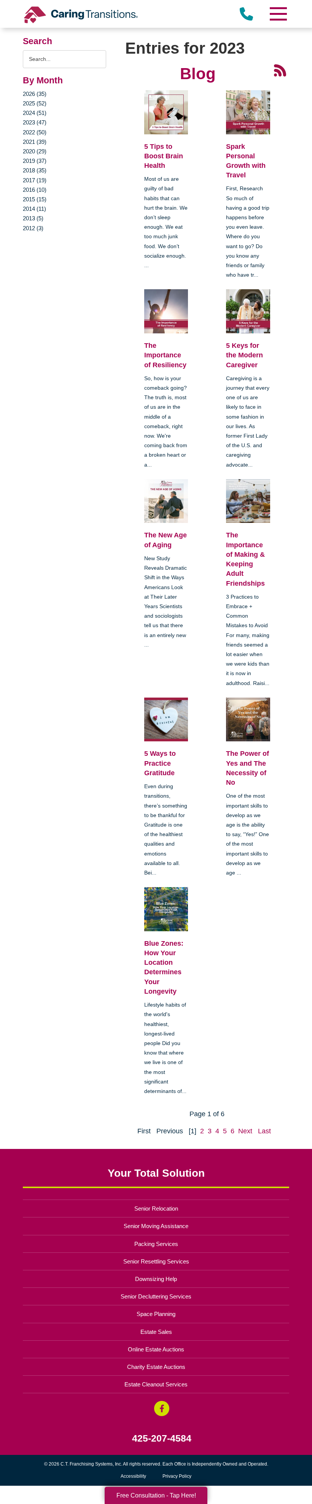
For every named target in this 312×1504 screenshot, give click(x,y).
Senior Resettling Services (156, 1261)
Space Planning (156, 1314)
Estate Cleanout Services (156, 1384)
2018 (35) (34, 170)
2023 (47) (34, 122)
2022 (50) (34, 132)
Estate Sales (156, 1332)
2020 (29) (34, 151)
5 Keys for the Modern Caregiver (244, 355)
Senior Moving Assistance (156, 1226)
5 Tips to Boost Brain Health (163, 156)
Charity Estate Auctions (156, 1367)
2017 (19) (34, 180)
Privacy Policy (176, 1476)
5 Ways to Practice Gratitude (160, 763)
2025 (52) (34, 103)
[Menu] (277, 14)
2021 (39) (34, 142)
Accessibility (133, 1476)
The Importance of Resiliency (165, 355)
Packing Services (156, 1244)
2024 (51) (34, 113)
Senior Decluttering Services (156, 1296)
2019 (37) (34, 161)
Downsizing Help (156, 1279)
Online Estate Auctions (156, 1349)
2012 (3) (33, 228)
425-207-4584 (161, 1438)
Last (264, 1131)
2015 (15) (34, 199)
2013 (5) (33, 218)
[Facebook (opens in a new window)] (161, 1408)
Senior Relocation (156, 1208)
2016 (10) (34, 189)
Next (245, 1131)
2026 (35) (34, 94)
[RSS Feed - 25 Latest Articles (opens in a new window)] (280, 69)
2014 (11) (34, 209)
